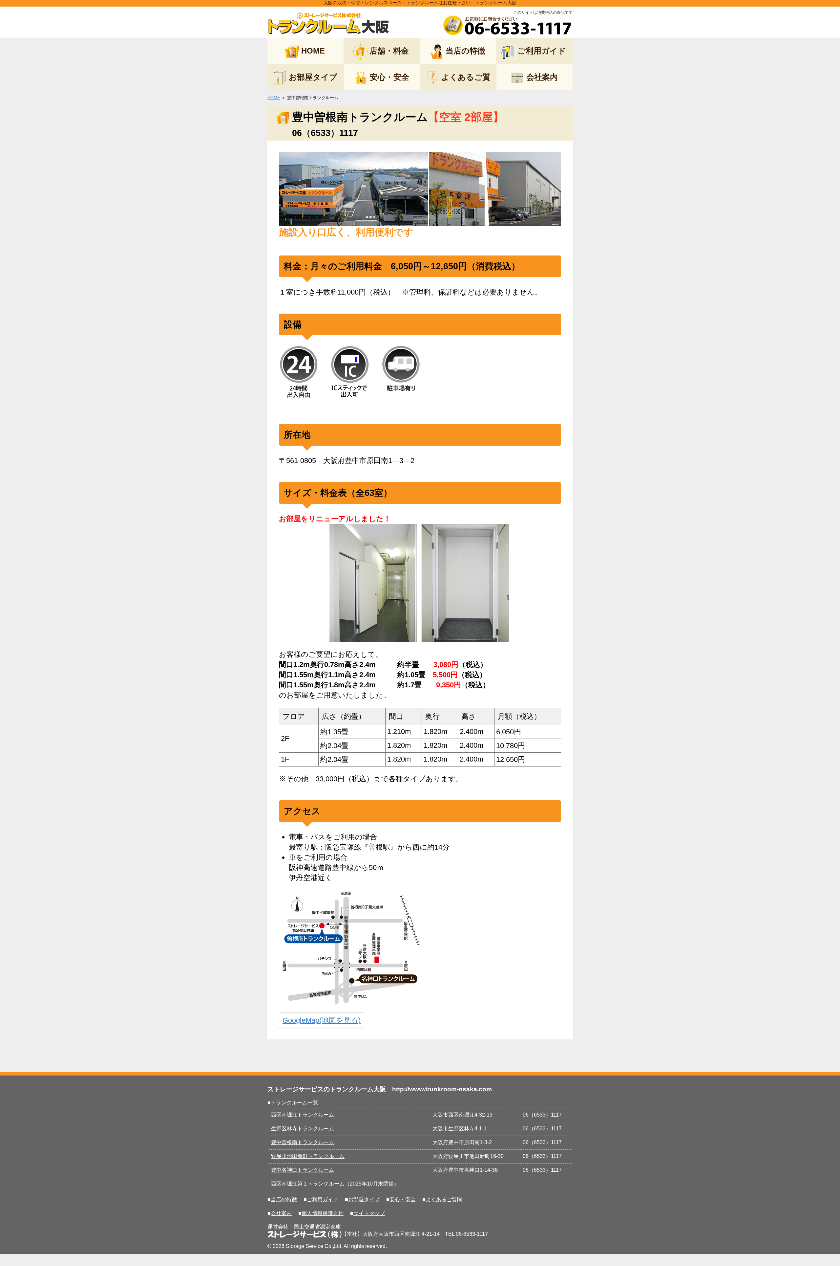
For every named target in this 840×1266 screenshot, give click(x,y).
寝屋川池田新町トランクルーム (308, 1156)
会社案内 (542, 77)
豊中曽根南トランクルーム (302, 1142)
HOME (313, 50)
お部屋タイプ (313, 77)
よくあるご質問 (444, 1199)
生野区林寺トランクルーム (302, 1128)
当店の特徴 (465, 50)
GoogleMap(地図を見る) (322, 1020)
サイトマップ (369, 1213)
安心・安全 (389, 77)
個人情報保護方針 (323, 1213)
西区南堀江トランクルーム (302, 1115)
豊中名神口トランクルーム (302, 1170)
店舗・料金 (389, 50)
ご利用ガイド (541, 50)
